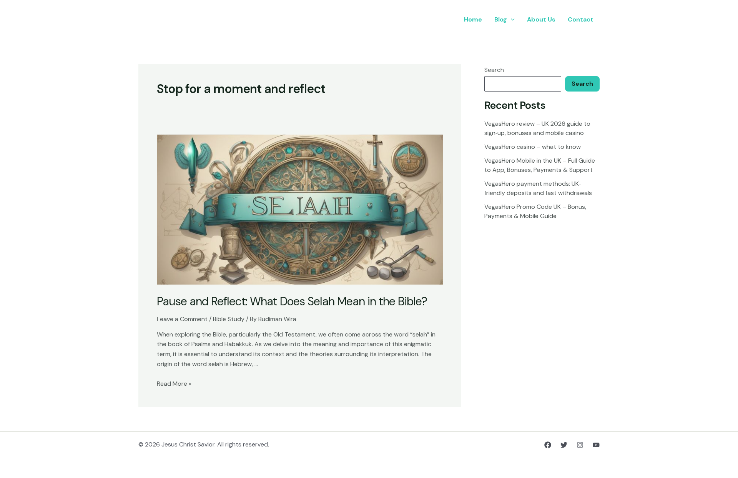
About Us (541, 19)
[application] (511, 19)
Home (473, 19)
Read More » (174, 384)
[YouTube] (596, 444)
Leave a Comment (182, 319)
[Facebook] (547, 444)
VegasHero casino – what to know (532, 147)
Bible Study (228, 319)
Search (494, 70)
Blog (500, 19)
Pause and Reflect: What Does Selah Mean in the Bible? (292, 301)
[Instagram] (580, 444)
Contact (580, 19)
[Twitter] (563, 444)
